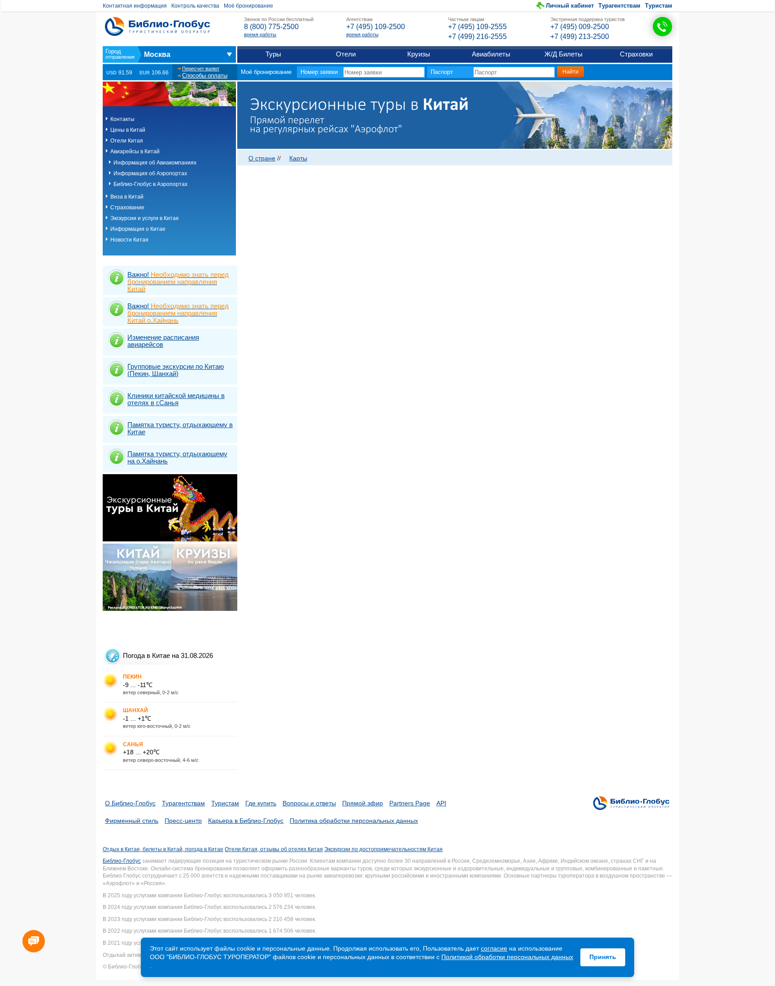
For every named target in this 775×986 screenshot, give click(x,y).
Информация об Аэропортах (150, 173)
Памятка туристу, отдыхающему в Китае (180, 428)
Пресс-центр (183, 820)
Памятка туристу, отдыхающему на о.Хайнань (177, 457)
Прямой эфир (362, 803)
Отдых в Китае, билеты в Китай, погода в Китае (163, 849)
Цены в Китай (127, 130)
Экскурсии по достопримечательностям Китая (383, 849)
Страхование (127, 207)
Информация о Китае (137, 229)
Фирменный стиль (131, 820)
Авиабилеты (491, 54)
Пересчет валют (200, 68)
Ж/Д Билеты (563, 54)
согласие (494, 948)
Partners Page (409, 803)
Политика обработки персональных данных (354, 820)
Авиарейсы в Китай (135, 151)
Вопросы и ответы (309, 803)
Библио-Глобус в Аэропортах (150, 184)
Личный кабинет (570, 5)
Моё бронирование (248, 6)
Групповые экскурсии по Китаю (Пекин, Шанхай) (175, 370)
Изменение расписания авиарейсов (163, 340)
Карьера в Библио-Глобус (245, 820)
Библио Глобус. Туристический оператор (157, 26)
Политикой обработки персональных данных (507, 956)
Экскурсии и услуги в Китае (144, 218)
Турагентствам (619, 5)
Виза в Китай (127, 197)
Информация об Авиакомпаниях (154, 163)
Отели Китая (126, 141)
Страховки (636, 54)
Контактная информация (135, 6)
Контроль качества (195, 6)
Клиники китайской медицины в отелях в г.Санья (176, 399)
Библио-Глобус (122, 861)
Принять (602, 956)
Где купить (260, 803)
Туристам (658, 5)
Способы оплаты (204, 75)
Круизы (418, 54)
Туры (273, 54)
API (441, 803)
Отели (346, 54)
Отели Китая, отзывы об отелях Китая (274, 849)
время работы (260, 34)
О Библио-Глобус (130, 803)
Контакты (122, 119)
